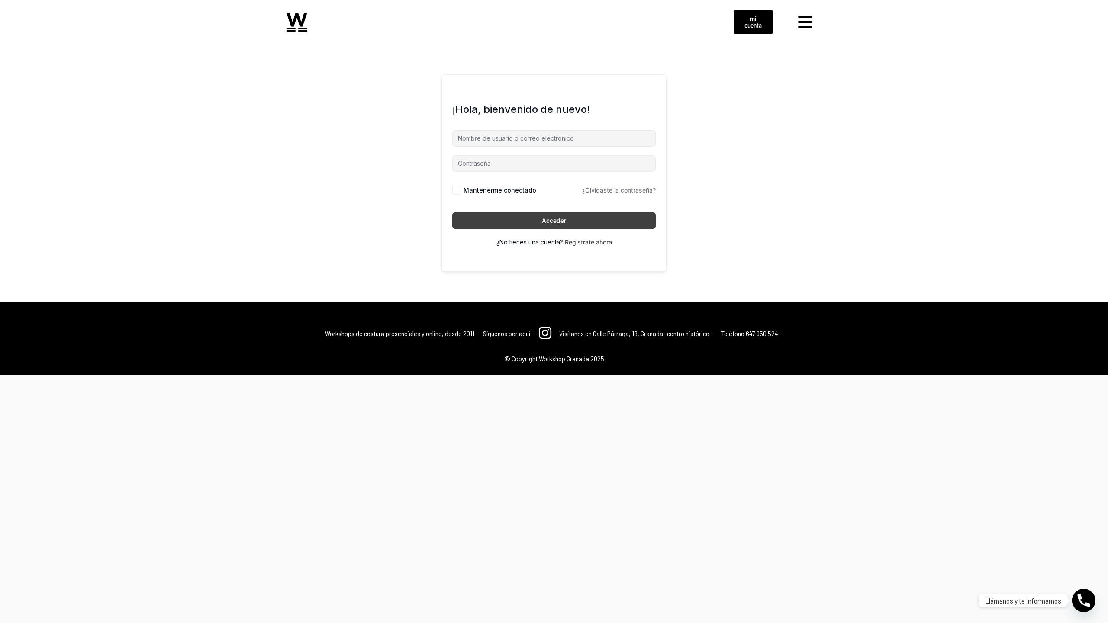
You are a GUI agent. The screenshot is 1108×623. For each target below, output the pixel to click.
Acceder (554, 220)
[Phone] (1083, 600)
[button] (805, 22)
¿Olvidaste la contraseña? (619, 190)
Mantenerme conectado (500, 190)
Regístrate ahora (588, 242)
